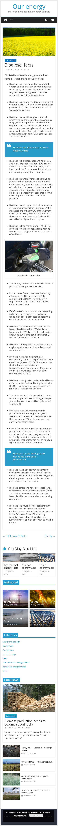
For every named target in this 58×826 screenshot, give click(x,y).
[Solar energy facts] (46, 554)
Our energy (29, 6)
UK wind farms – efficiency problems (37, 762)
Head (5, 658)
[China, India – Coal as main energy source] (11, 746)
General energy (9, 654)
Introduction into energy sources (12, 600)
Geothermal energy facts (11, 566)
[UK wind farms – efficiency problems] (11, 760)
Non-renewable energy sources (16, 662)
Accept (36, 815)
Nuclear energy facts (29, 566)
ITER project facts (14, 536)
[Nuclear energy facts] (28, 554)
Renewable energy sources (14, 666)
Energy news (8, 650)
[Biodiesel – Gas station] (29, 256)
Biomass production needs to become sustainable (25, 722)
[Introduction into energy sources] (15, 591)
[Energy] (42, 591)
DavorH (26, 69)
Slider (5, 671)
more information (20, 815)
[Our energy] (6, 20)
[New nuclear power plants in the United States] (11, 789)
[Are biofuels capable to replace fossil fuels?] (11, 774)
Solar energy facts (47, 566)
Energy (49, 536)
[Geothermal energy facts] (11, 554)
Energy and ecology (11, 641)
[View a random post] (52, 20)
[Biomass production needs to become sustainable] (29, 685)
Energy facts (10, 60)
